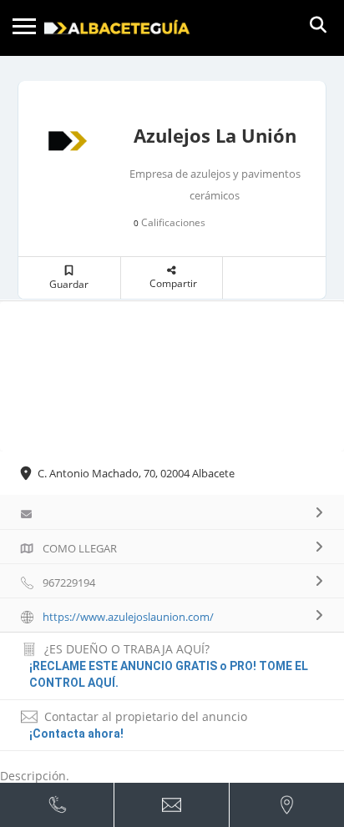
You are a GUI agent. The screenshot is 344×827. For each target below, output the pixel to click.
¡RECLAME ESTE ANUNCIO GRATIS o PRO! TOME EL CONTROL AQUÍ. (168, 674)
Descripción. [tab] (34, 776)
